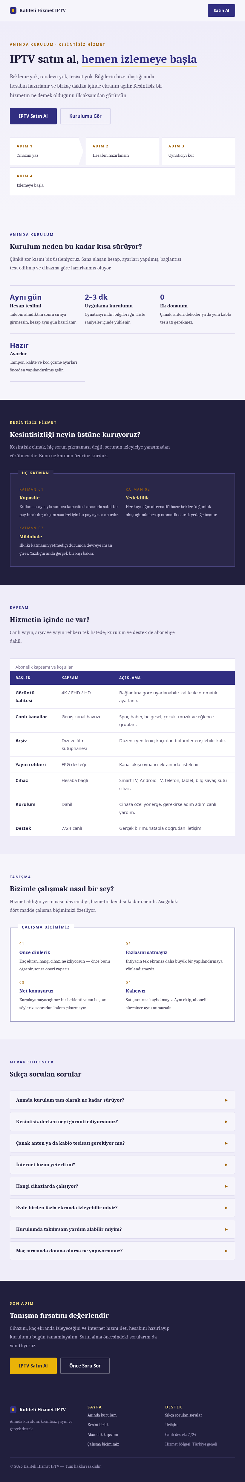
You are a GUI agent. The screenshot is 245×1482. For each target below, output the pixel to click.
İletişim (171, 1424)
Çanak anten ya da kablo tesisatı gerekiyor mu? (70, 1143)
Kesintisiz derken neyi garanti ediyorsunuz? (67, 1121)
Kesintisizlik (98, 1424)
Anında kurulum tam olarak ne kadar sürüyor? (70, 1100)
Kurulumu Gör (85, 116)
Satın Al (221, 10)
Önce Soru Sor (85, 1366)
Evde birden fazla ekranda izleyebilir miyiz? (67, 1207)
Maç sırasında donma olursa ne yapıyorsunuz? (69, 1251)
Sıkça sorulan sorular (183, 1415)
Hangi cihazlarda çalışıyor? (47, 1186)
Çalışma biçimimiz (103, 1444)
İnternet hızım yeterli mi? (45, 1164)
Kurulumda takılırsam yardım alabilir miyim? (69, 1229)
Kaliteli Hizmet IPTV (42, 10)
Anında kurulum (102, 1415)
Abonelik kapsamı (103, 1434)
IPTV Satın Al (33, 116)
